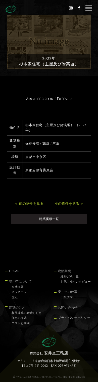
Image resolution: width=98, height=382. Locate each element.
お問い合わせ (67, 308)
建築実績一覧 (49, 219)
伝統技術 (67, 297)
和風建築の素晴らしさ (27, 313)
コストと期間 (21, 323)
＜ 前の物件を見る (28, 203)
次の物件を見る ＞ (69, 203)
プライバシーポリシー (74, 318)
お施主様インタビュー (76, 282)
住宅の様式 (19, 318)
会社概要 (18, 287)
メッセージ (19, 292)
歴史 (15, 297)
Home (14, 271)
